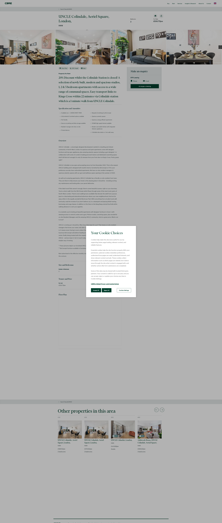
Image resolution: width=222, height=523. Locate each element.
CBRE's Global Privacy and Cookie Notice (105, 284)
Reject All (106, 290)
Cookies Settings (124, 290)
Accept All (96, 290)
